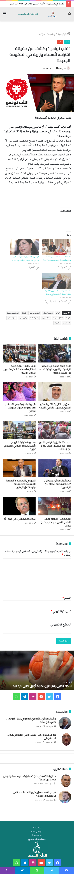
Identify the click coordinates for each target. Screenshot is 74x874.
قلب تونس (66, 323)
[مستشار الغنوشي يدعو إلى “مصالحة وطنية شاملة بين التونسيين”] (54, 468)
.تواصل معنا (37, 831)
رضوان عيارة (23, 318)
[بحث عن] (69, 15)
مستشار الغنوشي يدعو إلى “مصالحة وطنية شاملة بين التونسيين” (57, 484)
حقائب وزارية (46, 318)
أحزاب (42, 34)
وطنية (51, 34)
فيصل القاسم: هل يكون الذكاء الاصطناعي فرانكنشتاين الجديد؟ (34, 794)
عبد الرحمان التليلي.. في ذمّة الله (20, 518)
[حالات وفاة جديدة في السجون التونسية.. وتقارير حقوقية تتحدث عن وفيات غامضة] (54, 353)
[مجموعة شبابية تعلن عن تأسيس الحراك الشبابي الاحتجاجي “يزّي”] (19, 430)
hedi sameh (49, 742)
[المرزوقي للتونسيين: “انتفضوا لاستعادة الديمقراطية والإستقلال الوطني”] (19, 468)
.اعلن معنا (37, 835)
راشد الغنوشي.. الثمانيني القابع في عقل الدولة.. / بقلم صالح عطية (31, 720)
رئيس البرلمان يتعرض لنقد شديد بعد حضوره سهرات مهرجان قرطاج (20, 407)
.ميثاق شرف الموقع (37, 839)
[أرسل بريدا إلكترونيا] (57, 68)
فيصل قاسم (49, 800)
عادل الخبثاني (12, 318)
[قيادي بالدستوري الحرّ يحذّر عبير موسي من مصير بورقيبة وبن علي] (24, 247)
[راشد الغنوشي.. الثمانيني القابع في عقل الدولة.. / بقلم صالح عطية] (56, 281)
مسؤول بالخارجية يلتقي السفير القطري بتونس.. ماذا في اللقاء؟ (55, 406)
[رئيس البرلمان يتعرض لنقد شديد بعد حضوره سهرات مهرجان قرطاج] (19, 391)
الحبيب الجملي (48, 313)
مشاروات (57, 323)
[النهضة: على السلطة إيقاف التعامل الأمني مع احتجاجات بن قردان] (54, 506)
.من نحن (37, 827)
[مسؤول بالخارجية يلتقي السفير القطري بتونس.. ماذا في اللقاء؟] (54, 391)
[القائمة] (4, 15)
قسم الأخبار (62, 68)
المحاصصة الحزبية (13, 313)
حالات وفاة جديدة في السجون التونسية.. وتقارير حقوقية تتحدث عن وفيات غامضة (55, 369)
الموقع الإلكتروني (60, 624)
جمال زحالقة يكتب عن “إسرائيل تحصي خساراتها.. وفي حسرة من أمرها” (29, 778)
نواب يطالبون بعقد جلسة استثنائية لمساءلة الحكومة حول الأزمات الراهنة (19, 369)
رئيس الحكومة (34, 318)
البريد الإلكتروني (61, 611)
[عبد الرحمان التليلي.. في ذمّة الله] (19, 506)
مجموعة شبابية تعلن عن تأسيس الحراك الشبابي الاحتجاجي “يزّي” (19, 445)
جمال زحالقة (49, 784)
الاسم (66, 598)
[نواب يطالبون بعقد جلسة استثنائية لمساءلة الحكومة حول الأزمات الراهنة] (19, 353)
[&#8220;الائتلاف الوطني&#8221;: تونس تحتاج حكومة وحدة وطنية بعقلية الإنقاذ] (56, 247)
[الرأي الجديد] (37, 14)
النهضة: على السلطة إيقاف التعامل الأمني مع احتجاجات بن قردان (56, 522)
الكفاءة (24, 313)
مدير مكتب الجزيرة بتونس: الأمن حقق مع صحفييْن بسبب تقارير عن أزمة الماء (55, 445)
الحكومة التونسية (35, 313)
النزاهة (68, 318)
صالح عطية (50, 726)
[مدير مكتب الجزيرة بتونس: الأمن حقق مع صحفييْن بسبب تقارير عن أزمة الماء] (54, 430)
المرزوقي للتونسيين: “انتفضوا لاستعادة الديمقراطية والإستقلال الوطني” (21, 484)
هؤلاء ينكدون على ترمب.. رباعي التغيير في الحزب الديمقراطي (31, 736)
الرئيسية (62, 34)
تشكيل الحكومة (58, 318)
